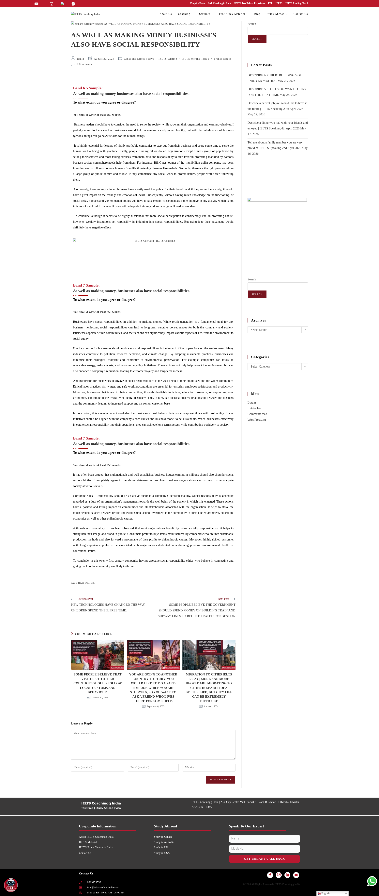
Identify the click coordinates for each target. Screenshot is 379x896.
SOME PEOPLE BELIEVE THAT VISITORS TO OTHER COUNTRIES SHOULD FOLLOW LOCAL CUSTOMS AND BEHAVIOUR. (97, 683)
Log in (252, 402)
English (325, 893)
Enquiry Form (197, 3)
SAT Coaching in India (219, 3)
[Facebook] (270, 875)
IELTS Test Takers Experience (249, 3)
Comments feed (257, 414)
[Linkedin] (287, 875)
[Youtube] (296, 875)
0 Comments (84, 64)
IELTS (279, 3)
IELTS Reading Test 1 (296, 3)
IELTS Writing (168, 58)
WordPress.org (257, 419)
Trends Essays (222, 58)
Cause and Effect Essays (139, 58)
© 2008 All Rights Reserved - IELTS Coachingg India (271, 884)
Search (252, 23)
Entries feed (255, 408)
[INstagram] (279, 875)
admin (80, 58)
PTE (270, 3)
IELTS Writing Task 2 (195, 58)
